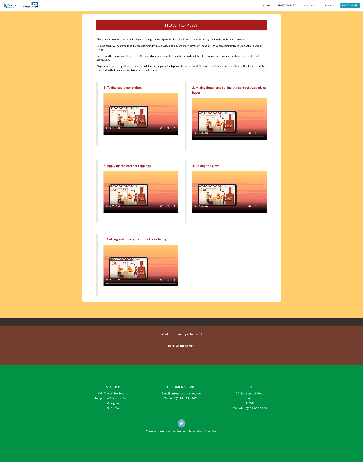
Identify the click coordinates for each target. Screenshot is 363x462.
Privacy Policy (195, 431)
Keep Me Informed (181, 346)
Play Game (350, 5)
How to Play (287, 5)
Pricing (309, 5)
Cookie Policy (211, 431)
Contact (328, 5)
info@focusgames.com (186, 393)
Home (266, 5)
